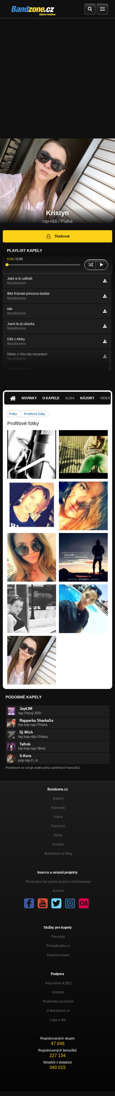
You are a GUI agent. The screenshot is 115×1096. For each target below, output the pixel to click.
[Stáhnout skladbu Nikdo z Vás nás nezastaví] (105, 356)
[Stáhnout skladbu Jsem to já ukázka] (105, 326)
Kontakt (58, 992)
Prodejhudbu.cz (58, 946)
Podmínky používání (58, 1001)
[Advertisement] (57, 78)
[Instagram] (70, 903)
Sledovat (62, 236)
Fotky (13, 414)
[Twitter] (56, 903)
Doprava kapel (58, 955)
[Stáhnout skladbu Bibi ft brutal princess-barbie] (105, 296)
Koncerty (58, 808)
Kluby (58, 835)
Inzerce (58, 891)
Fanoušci (58, 826)
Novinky (29, 398)
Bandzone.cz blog (58, 854)
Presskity (58, 937)
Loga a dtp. (58, 1020)
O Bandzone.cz (58, 1011)
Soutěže (58, 844)
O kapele (50, 398)
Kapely (58, 798)
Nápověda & (58, 983)
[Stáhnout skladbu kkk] (105, 311)
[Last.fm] (84, 903)
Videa (58, 817)
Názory (87, 398)
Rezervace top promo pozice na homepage (58, 882)
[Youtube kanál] (43, 903)
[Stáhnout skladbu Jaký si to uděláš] (105, 281)
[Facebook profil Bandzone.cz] (29, 903)
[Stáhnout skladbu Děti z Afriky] (105, 341)
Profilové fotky (34, 414)
